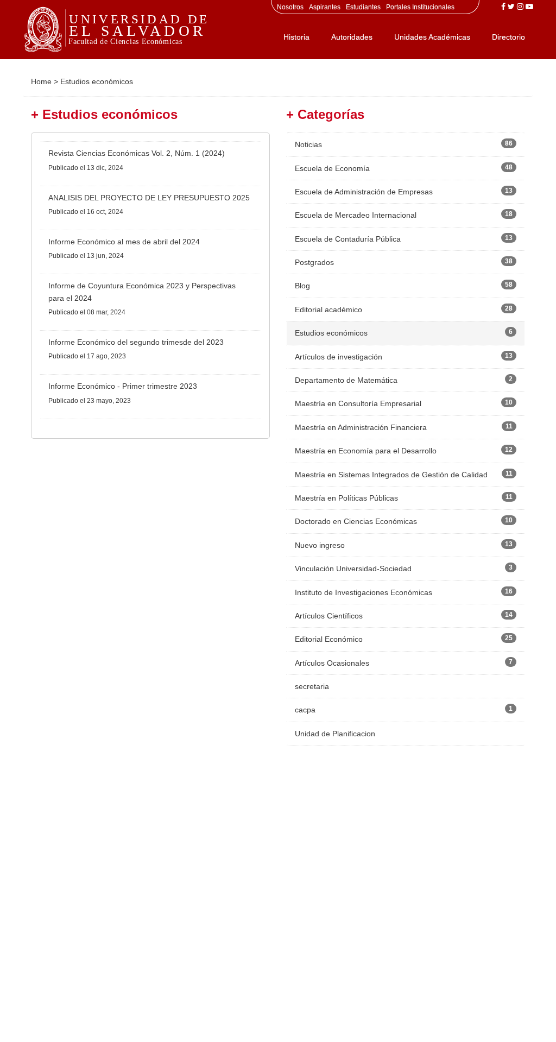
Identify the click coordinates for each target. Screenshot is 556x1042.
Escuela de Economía (332, 168)
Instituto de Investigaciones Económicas (363, 592)
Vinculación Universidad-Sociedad (353, 568)
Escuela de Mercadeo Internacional (355, 215)
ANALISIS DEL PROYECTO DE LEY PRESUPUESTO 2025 (149, 197)
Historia (296, 37)
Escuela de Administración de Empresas (364, 191)
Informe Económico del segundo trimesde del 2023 (136, 342)
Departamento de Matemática (346, 380)
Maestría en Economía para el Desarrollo (366, 450)
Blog (302, 285)
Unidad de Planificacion (335, 733)
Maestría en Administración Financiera (361, 427)
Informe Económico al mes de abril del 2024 (124, 241)
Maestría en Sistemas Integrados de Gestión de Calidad (391, 474)
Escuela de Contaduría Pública (348, 239)
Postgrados (314, 262)
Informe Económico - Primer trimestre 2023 (122, 386)
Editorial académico (328, 309)
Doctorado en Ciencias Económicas (356, 521)
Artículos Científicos (329, 615)
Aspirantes (324, 7)
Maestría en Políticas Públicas (346, 498)
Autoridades (351, 37)
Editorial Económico (329, 639)
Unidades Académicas (432, 37)
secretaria (312, 686)
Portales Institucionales (420, 7)
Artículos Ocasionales (332, 663)
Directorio (508, 37)
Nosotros (290, 7)
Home (41, 81)
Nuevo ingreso (320, 545)
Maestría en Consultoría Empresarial (358, 403)
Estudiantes (363, 7)
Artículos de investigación (338, 356)
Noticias (308, 144)
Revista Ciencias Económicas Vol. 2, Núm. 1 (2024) (136, 153)
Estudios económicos (331, 333)
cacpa (305, 709)
